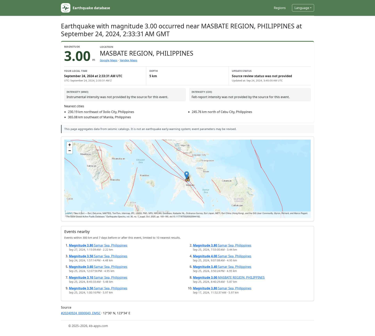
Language (302, 8)
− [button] (69, 150)
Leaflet (68, 213)
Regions (280, 8)
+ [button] (69, 144)
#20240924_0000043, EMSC (81, 313)
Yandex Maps (128, 60)
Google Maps (108, 60)
